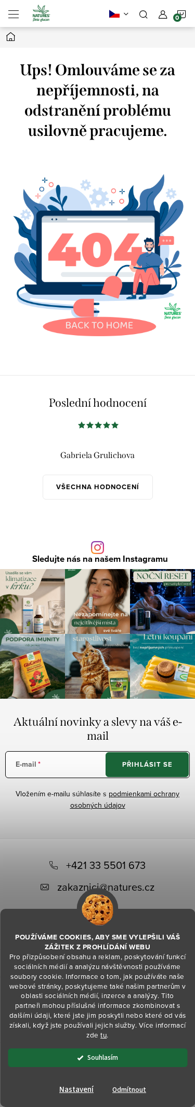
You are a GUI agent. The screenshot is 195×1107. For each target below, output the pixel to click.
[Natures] (97, 245)
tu (103, 1035)
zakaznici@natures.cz (105, 886)
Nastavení (76, 1089)
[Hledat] (143, 13)
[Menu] (13, 13)
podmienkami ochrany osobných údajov (125, 799)
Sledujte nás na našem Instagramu (100, 559)
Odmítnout (129, 1090)
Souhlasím (102, 1057)
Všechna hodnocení (97, 487)
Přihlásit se (147, 764)
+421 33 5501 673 (106, 865)
